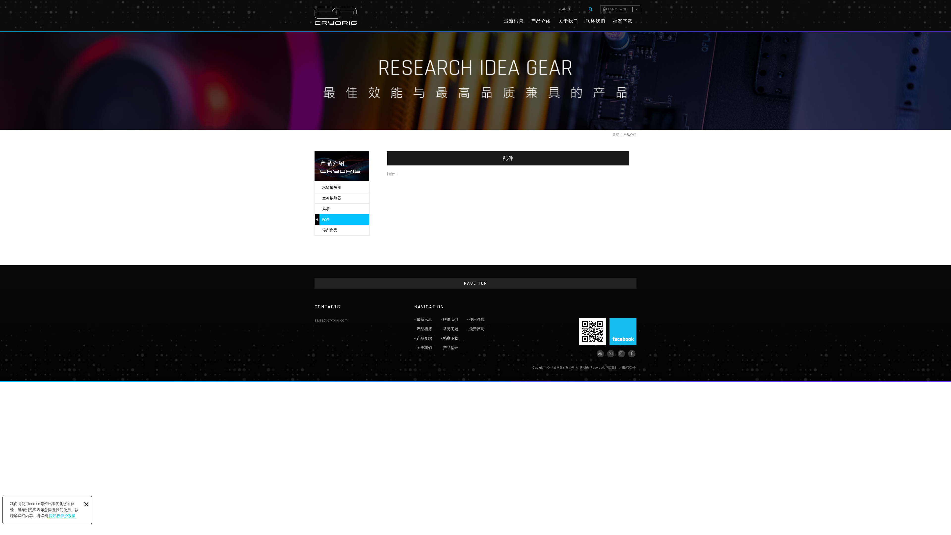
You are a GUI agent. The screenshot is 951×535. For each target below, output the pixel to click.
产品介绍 (541, 21)
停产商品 (329, 230)
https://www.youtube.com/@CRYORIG (600, 353)
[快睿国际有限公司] (336, 16)
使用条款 (476, 319)
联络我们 (596, 21)
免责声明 (476, 329)
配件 (326, 219)
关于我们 (568, 21)
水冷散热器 (331, 187)
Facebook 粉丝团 (622, 331)
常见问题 (450, 329)
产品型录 (450, 348)
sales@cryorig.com (331, 320)
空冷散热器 (331, 198)
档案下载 (623, 21)
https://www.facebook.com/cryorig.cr (631, 353)
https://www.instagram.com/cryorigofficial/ (621, 353)
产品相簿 (424, 329)
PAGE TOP (475, 283)
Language (617, 9)
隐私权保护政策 (62, 516)
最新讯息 (514, 21)
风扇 (326, 209)
